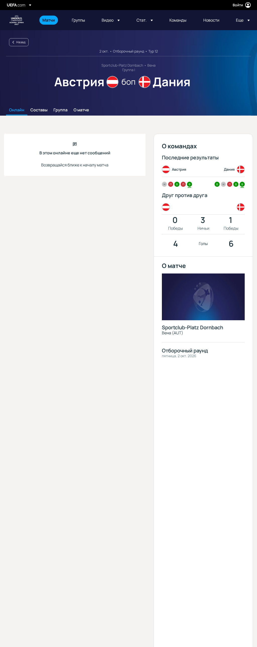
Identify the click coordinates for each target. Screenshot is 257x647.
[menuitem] (50, 20)
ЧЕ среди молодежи (16, 20)
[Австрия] (167, 207)
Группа (60, 110)
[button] (110, 20)
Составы (38, 110)
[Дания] (240, 207)
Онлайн (16, 110)
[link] (48, 20)
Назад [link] (20, 42)
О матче (81, 110)
